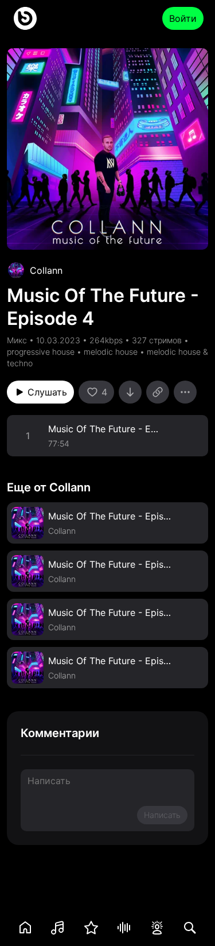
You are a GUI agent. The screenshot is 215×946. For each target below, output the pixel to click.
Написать (162, 815)
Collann (46, 270)
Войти (183, 18)
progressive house (41, 351)
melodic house (111, 351)
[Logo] (25, 18)
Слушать (47, 392)
